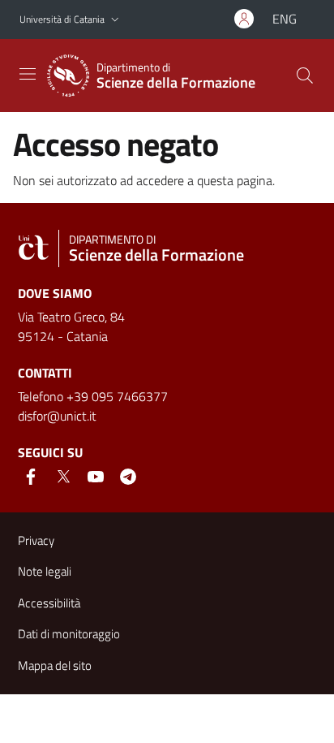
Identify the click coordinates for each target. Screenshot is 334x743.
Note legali (44, 571)
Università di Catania (62, 19)
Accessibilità (49, 603)
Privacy (36, 540)
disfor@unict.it (57, 415)
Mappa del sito (55, 665)
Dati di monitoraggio (69, 633)
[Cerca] (305, 75)
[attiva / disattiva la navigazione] (27, 74)
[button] (115, 20)
